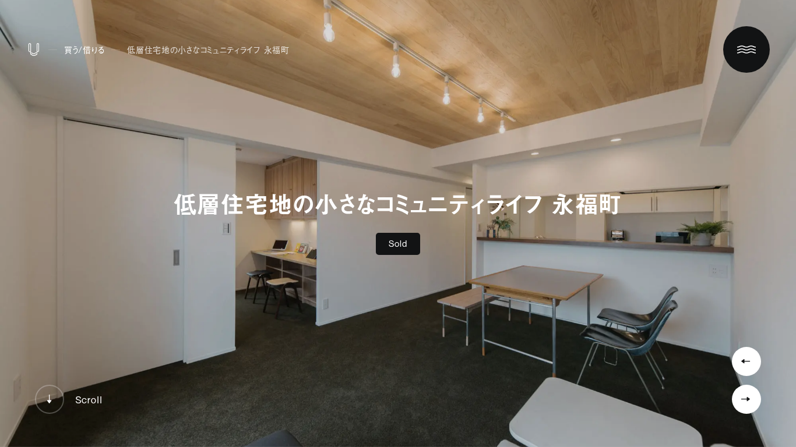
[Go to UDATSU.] (33, 52)
